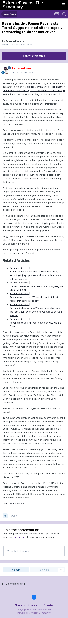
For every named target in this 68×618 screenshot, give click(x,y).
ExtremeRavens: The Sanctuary (23, 4)
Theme (18, 605)
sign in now (20, 537)
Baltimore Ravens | (20, 268)
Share (17, 569)
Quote (14, 515)
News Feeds (25, 44)
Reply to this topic (34, 55)
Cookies (49, 605)
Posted (23, 72)
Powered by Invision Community (34, 613)
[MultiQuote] (5, 515)
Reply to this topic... (20, 550)
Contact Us (34, 605)
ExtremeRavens (15, 41)
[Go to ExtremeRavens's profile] (6, 70)
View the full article (13, 503)
